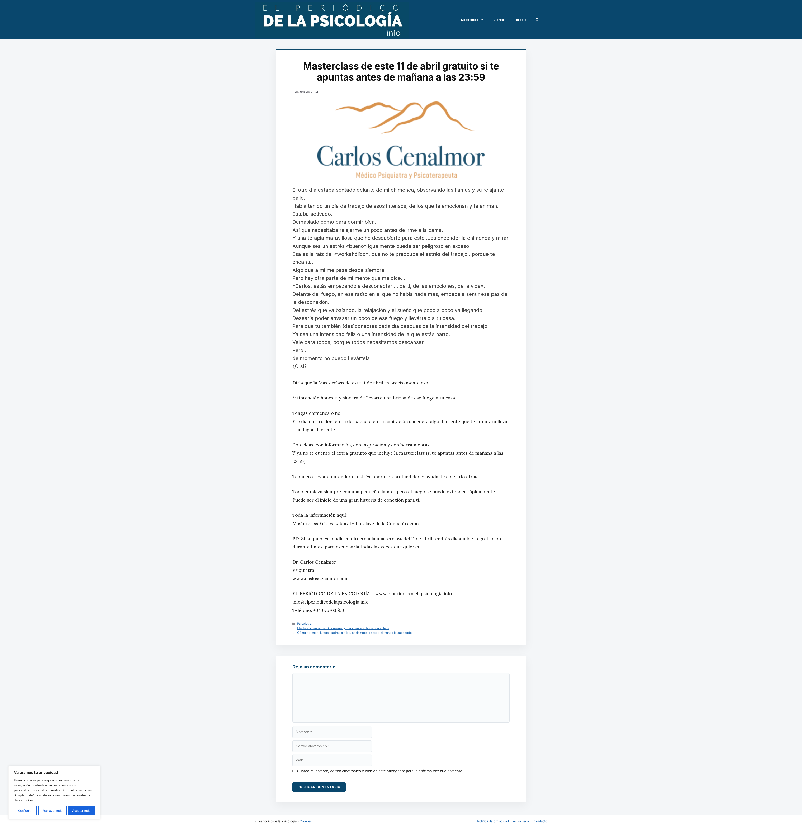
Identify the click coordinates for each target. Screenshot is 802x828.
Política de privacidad (493, 821)
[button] (537, 20)
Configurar (25, 810)
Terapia (520, 20)
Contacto (540, 821)
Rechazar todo (52, 810)
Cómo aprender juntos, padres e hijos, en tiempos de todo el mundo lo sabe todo (354, 632)
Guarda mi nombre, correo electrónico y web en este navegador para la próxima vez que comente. (380, 771)
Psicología (304, 623)
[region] (54, 793)
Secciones (469, 20)
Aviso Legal (521, 821)
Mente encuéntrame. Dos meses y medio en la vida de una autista (343, 628)
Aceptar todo (81, 810)
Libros (499, 20)
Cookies (306, 821)
